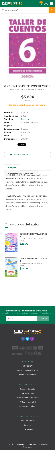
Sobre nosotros (27, 429)
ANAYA (24, 112)
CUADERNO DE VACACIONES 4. (33, 235)
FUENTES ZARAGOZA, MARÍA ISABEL (27, 89)
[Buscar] (52, 10)
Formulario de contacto (27, 374)
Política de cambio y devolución (27, 397)
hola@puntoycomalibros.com (27, 370)
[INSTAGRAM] (32, 339)
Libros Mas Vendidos (27, 420)
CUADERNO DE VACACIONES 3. (33, 259)
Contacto (27, 425)
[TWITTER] (27, 339)
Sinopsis (12, 167)
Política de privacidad (28, 402)
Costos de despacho (27, 389)
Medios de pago (28, 393)
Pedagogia (26, 119)
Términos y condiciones (27, 406)
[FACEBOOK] (23, 339)
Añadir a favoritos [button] (21, 154)
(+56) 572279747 (27, 366)
